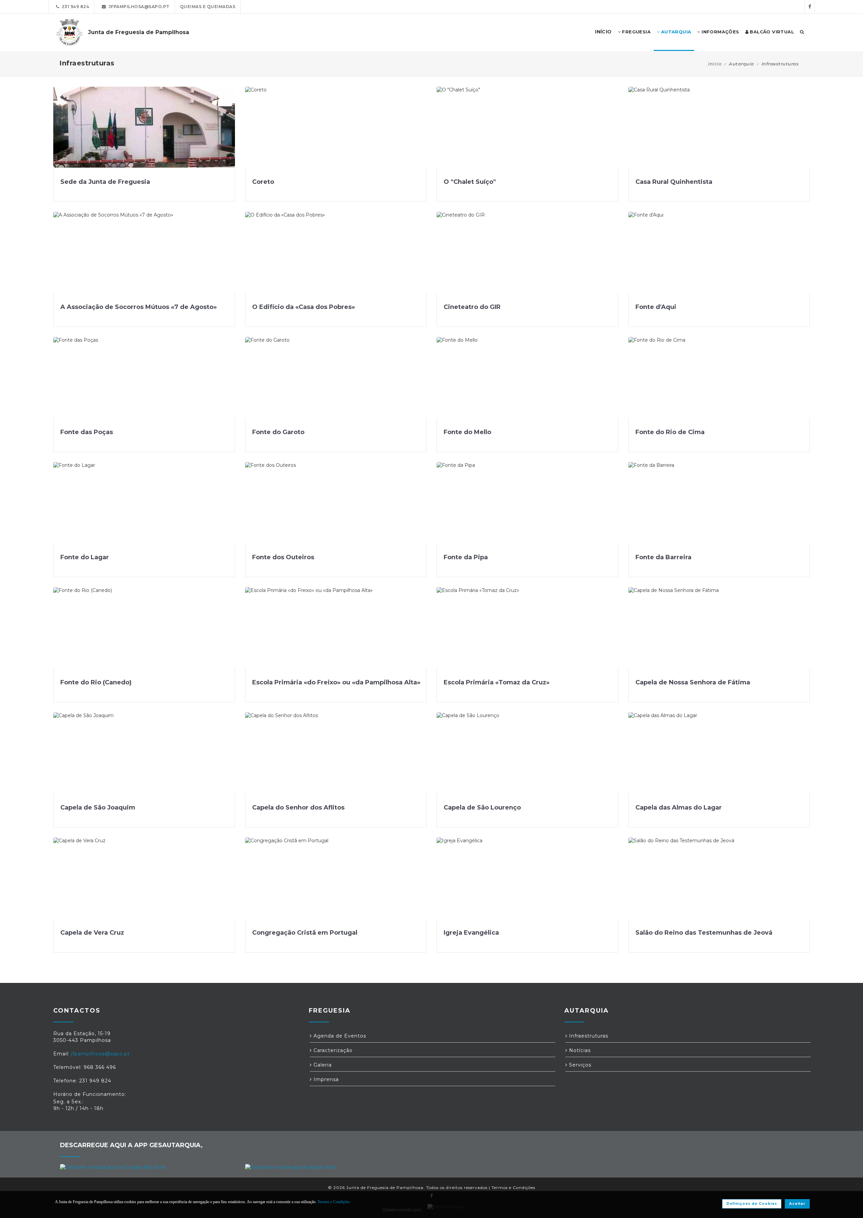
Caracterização (332, 1050)
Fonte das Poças (86, 432)
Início (714, 63)
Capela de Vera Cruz (92, 932)
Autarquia (675, 31)
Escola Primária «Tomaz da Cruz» (496, 682)
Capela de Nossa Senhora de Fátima (692, 682)
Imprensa (325, 1079)
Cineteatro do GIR (472, 307)
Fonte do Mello (467, 432)
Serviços (579, 1065)
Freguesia (636, 31)
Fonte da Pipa (466, 557)
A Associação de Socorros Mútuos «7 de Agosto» (138, 307)
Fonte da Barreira (663, 557)
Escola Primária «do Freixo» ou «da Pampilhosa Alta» (336, 682)
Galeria (322, 1065)
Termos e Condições (513, 1187)
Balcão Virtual (771, 31)
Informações (719, 31)
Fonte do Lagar (84, 557)
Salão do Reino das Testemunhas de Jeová (703, 932)
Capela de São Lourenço (482, 807)
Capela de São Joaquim (97, 807)
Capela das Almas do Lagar (678, 807)
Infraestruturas (587, 1036)
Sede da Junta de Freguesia (105, 182)
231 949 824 (74, 6)
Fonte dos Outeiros (283, 557)
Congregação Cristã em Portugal (304, 932)
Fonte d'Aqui (655, 307)
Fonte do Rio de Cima (670, 432)
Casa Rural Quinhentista (673, 182)
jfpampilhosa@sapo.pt (138, 6)
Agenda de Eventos (339, 1036)
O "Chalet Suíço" (470, 182)
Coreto (263, 182)
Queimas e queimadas (208, 6)
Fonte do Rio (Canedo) (95, 682)
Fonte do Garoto (278, 432)
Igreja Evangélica (471, 932)
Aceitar (797, 1203)
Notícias (579, 1050)
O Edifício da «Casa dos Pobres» (303, 307)
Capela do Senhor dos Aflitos (298, 807)
